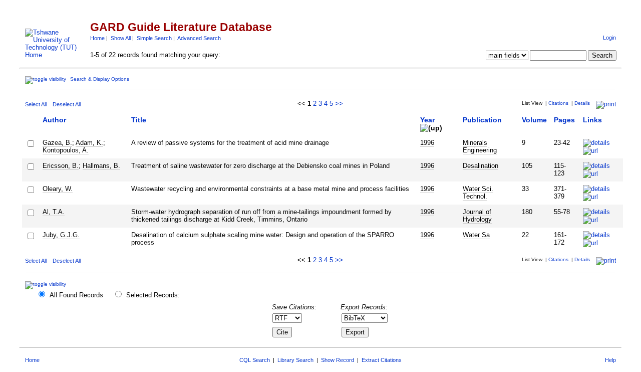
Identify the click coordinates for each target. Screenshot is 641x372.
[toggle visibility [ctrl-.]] (47, 284)
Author (54, 120)
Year (427, 120)
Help (610, 360)
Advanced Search (199, 38)
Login (609, 38)
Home (97, 38)
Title (138, 120)
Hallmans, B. (101, 165)
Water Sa (476, 235)
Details (582, 103)
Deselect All (67, 104)
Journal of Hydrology (477, 215)
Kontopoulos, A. (66, 150)
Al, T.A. (54, 212)
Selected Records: (153, 295)
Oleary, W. (58, 189)
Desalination (480, 165)
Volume (534, 120)
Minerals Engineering (480, 146)
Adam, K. (89, 142)
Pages (564, 120)
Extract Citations (382, 360)
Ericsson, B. (61, 165)
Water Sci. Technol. (478, 192)
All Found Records (76, 295)
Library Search (295, 360)
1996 (427, 142)
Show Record (337, 360)
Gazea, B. (57, 142)
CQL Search (254, 360)
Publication (482, 120)
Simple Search (154, 38)
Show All (121, 38)
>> (339, 103)
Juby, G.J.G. (61, 235)
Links (592, 120)
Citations (558, 103)
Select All (36, 104)
